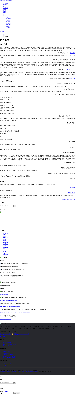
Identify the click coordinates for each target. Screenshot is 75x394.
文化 (4, 250)
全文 (73, 69)
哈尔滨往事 (6, 345)
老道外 (4, 251)
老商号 (4, 253)
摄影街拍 (5, 241)
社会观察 (5, 8)
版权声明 (8, 24)
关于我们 (5, 17)
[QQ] (2, 336)
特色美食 (5, 254)
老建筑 (4, 236)
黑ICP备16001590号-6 (5, 334)
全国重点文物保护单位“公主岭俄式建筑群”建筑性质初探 (10, 306)
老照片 (4, 234)
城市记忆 (5, 233)
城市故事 (5, 3)
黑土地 (4, 11)
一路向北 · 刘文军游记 (8, 354)
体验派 (4, 12)
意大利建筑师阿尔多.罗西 (68, 199)
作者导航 (8, 21)
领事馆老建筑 (6, 353)
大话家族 (8, 20)
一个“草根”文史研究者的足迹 (5, 319)
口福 (4, 14)
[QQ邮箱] (5, 336)
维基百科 (72, 187)
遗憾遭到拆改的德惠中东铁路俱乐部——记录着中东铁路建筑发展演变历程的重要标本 (15, 312)
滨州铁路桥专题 (7, 351)
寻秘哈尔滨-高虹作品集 (9, 357)
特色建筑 (5, 245)
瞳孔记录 (5, 9)
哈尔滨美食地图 (7, 342)
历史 (4, 248)
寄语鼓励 (8, 27)
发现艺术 (5, 6)
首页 (4, 34)
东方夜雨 (69, 69)
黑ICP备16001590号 (33, 372)
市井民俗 (5, 237)
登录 (2, 31)
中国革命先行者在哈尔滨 (9, 344)
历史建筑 (5, 239)
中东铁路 (5, 5)
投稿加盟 (8, 26)
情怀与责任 (9, 18)
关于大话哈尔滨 (7, 364)
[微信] (3, 336)
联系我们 (8, 23)
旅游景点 (5, 244)
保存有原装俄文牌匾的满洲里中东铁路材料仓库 (8, 300)
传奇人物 (5, 247)
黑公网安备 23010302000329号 (21, 334)
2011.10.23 (72, 78)
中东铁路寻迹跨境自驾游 (9, 356)
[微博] (0, 336)
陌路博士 (72, 53)
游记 (4, 15)
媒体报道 (5, 365)
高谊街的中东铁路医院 (4, 294)
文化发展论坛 (71, 193)
